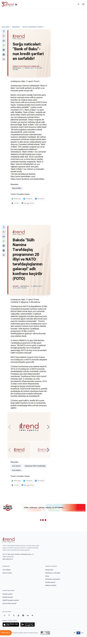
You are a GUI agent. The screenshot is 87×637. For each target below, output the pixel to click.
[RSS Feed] (32, 615)
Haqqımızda (49, 570)
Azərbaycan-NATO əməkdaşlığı (35, 466)
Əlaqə (47, 576)
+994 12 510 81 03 (8, 556)
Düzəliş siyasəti (50, 582)
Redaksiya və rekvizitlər (52, 573)
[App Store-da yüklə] (11, 624)
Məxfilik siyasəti (8, 597)
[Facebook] (9, 615)
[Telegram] (23, 615)
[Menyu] (83, 4)
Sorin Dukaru (16, 470)
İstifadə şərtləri (7, 594)
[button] (4, 31)
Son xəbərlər (7, 570)
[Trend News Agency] (8, 539)
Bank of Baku (16, 188)
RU (82, 633)
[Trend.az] (9, 4)
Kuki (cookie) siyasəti (9, 603)
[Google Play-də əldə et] (27, 624)
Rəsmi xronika (7, 573)
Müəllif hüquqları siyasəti (11, 600)
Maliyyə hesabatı (50, 585)
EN (74, 633)
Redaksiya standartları (52, 579)
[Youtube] (18, 615)
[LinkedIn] (28, 615)
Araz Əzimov (16, 466)
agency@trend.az (8, 559)
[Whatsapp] (4, 615)
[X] (14, 615)
